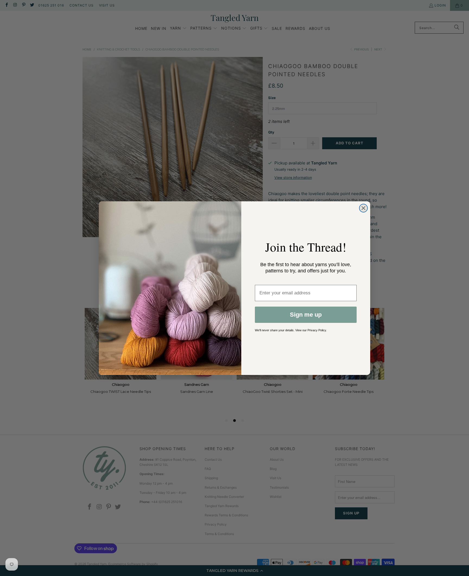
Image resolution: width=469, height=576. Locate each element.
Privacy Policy (317, 330)
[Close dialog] (363, 208)
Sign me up (306, 314)
